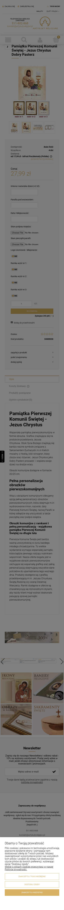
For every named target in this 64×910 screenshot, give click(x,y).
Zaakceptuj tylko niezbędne (32, 876)
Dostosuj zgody (32, 884)
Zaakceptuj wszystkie (32, 892)
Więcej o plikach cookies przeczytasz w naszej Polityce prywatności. (29, 868)
